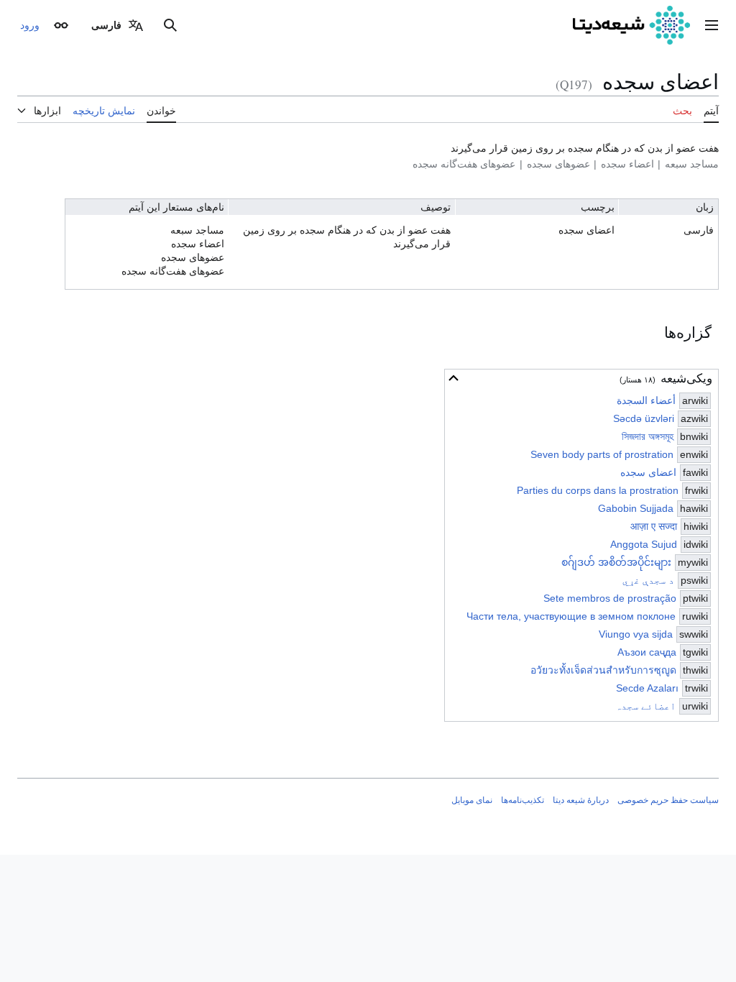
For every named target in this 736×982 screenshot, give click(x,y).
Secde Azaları (647, 688)
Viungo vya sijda (636, 634)
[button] (711, 25)
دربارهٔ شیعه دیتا (581, 800)
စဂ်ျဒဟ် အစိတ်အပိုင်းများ (616, 562)
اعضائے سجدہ (645, 706)
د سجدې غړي (648, 580)
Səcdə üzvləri (643, 418)
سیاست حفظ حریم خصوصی (668, 800)
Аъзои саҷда (646, 652)
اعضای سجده (648, 472)
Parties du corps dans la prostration (597, 490)
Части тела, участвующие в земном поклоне (571, 616)
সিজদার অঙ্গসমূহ (647, 436)
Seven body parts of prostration (601, 454)
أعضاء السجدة (646, 400)
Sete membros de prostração (609, 598)
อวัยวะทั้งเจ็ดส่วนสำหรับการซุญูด (603, 670)
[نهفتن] (453, 378)
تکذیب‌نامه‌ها (522, 800)
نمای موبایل (471, 800)
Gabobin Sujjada (635, 508)
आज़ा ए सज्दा (653, 526)
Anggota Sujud (643, 544)
